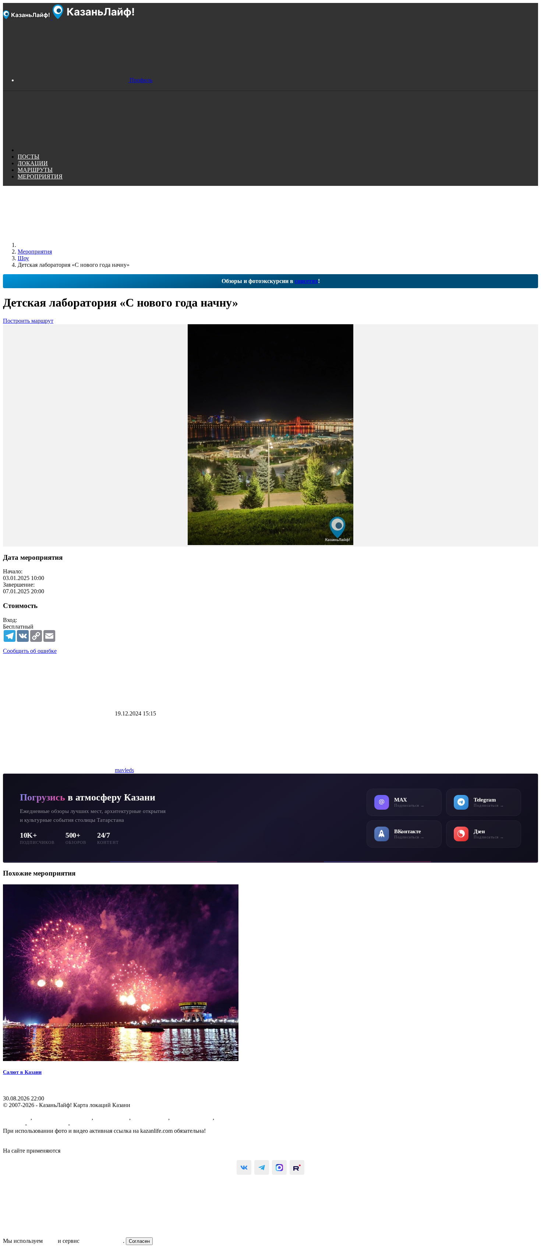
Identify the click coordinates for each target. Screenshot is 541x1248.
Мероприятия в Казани (62, 1117)
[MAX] (279, 1167)
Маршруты (17, 1117)
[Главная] (73, 245)
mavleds (124, 770)
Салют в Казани (22, 1072)
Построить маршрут (28, 321)
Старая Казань (150, 1117)
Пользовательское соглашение (41, 1137)
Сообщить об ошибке (30, 651)
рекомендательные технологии (100, 1151)
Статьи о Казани (192, 1117)
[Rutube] (297, 1167)
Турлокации (231, 1117)
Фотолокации (112, 1117)
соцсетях (306, 281)
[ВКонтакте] (244, 1167)
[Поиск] (73, 150)
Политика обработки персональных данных (58, 1144)
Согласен (139, 1241)
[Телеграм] (261, 1167)
